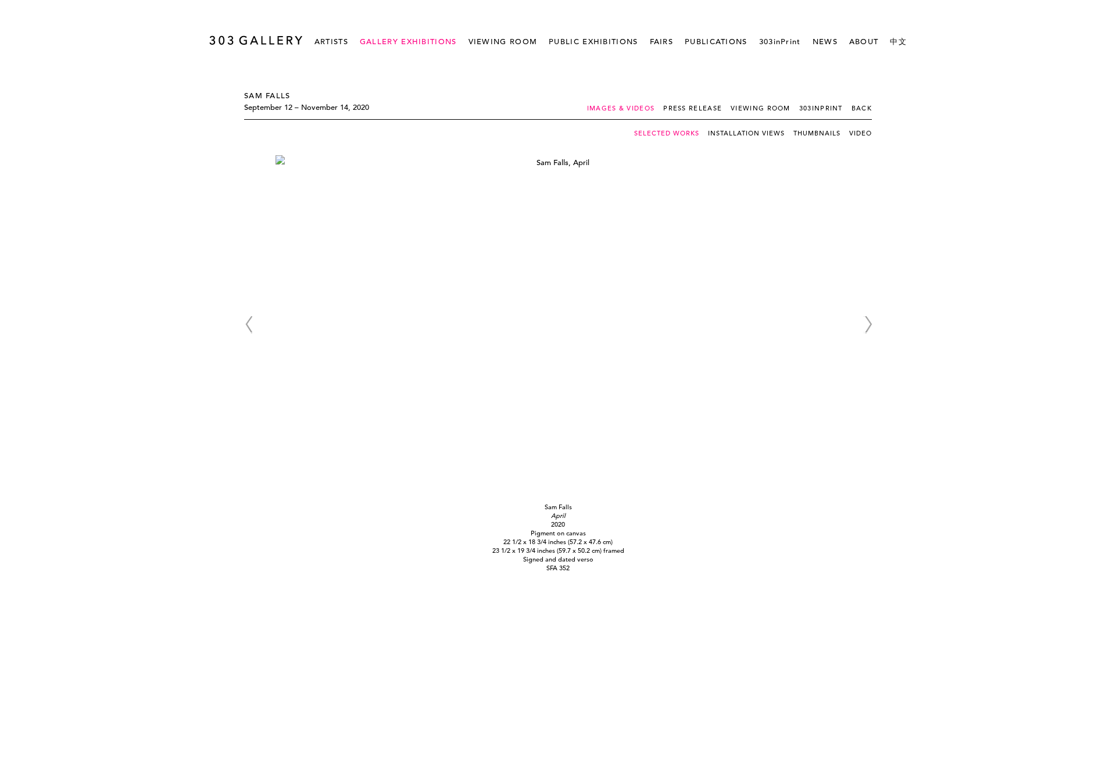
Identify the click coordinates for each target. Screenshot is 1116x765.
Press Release (692, 108)
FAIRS (662, 42)
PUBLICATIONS (716, 42)
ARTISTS (331, 42)
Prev (248, 325)
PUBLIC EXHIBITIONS (593, 42)
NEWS (825, 42)
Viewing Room (761, 108)
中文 (898, 42)
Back (862, 108)
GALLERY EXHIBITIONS (408, 42)
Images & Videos (621, 108)
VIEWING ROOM (503, 42)
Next (868, 325)
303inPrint (780, 42)
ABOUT (864, 42)
